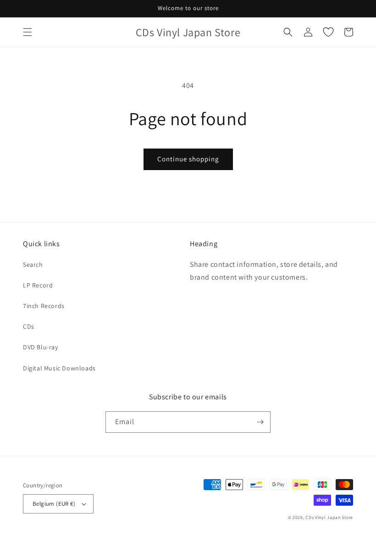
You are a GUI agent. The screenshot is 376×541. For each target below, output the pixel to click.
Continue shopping (188, 159)
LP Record (38, 285)
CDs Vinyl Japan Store (329, 517)
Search (33, 264)
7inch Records (44, 306)
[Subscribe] (260, 422)
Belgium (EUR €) (54, 504)
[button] (27, 32)
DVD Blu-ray (40, 347)
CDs (28, 326)
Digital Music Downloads (59, 368)
